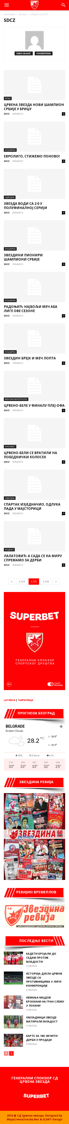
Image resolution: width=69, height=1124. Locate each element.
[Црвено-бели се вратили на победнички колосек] (34, 433)
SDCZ (7, 113)
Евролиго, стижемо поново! (32, 156)
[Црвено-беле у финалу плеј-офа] (34, 386)
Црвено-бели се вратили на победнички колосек (30, 455)
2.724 (22, 581)
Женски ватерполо (16, 399)
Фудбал (9, 549)
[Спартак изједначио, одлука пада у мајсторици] (34, 485)
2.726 (46, 581)
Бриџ (8, 98)
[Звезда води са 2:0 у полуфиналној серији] (34, 184)
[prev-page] (11, 581)
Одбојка (9, 197)
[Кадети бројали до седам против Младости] (13, 958)
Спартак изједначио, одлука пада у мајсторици (32, 506)
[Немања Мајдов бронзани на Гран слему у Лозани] (13, 1002)
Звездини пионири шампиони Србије (23, 257)
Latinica (9, 700)
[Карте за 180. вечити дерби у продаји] (13, 1040)
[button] (6, 5)
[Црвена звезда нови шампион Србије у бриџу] (34, 85)
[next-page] (56, 581)
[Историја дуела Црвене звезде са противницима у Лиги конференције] (13, 978)
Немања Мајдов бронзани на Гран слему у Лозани (45, 1001)
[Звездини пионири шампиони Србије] (34, 235)
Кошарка (10, 149)
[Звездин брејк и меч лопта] (34, 338)
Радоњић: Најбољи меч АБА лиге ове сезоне (30, 308)
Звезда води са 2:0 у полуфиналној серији (25, 205)
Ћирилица (25, 700)
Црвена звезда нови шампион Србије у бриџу (34, 106)
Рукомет (10, 446)
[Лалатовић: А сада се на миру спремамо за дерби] (34, 536)
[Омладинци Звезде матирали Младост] (13, 1022)
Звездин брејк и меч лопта (30, 358)
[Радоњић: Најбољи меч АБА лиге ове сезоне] (34, 287)
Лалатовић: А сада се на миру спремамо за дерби (33, 558)
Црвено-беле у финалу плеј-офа (34, 405)
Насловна (9, 14)
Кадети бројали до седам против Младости (41, 957)
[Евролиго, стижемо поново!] (34, 136)
